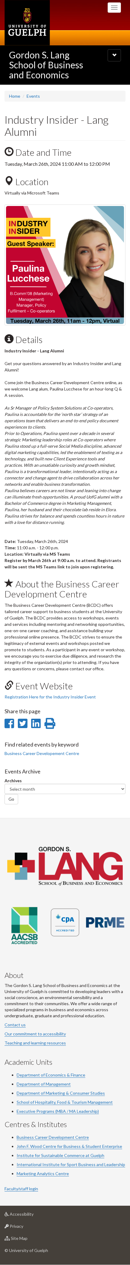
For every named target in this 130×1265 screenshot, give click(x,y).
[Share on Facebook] (9, 723)
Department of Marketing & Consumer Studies (61, 1093)
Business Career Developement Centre (42, 753)
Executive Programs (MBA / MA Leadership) (58, 1111)
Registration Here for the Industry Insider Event (50, 696)
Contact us (15, 1024)
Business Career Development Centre (53, 1137)
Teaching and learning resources (35, 1042)
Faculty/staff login (21, 1188)
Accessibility (31, 1215)
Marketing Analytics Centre (43, 1173)
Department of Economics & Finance (51, 1074)
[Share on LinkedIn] (36, 723)
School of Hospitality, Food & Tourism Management (65, 1102)
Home (14, 96)
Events (33, 96)
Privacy (25, 1227)
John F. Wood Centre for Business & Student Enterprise (69, 1146)
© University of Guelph (26, 1250)
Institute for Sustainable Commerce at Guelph (60, 1155)
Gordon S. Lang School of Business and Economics (46, 64)
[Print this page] (49, 723)
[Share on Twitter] (22, 723)
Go (11, 799)
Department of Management (44, 1084)
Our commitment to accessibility (35, 1033)
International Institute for (42, 1164)
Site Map (28, 1239)
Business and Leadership (101, 1164)
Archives (13, 780)
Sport (72, 1164)
